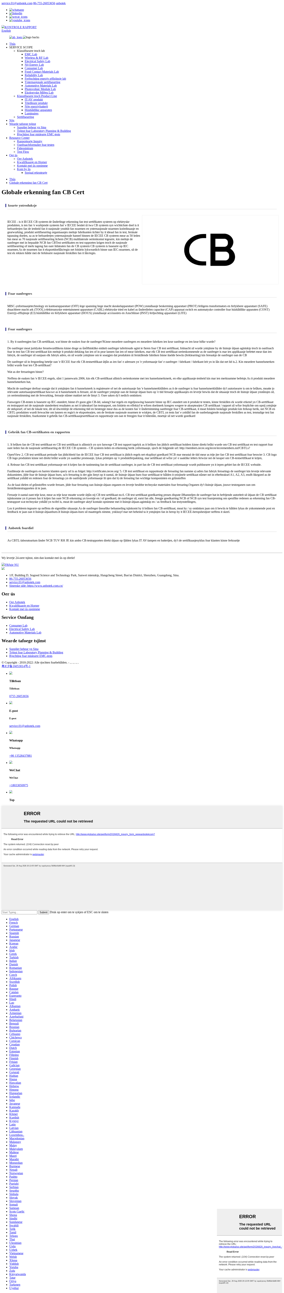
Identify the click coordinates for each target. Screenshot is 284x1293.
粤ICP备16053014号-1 (16, 666)
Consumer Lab (34, 68)
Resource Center (19, 137)
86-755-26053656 (44, 3)
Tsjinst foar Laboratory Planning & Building (44, 130)
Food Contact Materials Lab (42, 71)
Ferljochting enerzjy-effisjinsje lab (45, 78)
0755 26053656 (19, 696)
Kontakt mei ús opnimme (32, 165)
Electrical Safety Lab (37, 61)
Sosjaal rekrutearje (36, 172)
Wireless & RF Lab (36, 57)
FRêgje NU (12, 564)
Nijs (11, 120)
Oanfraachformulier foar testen (35, 144)
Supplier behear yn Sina (31, 127)
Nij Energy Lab (34, 64)
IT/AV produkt (34, 99)
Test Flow (23, 151)
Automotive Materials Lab (41, 85)
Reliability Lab (34, 75)
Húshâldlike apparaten (38, 110)
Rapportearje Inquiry (29, 141)
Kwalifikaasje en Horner (32, 162)
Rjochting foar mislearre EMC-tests (38, 134)
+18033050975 (18, 785)
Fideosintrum (25, 148)
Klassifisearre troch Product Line (37, 96)
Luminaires (31, 113)
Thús (12, 43)
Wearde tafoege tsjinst (22, 124)
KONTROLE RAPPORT (21, 27)
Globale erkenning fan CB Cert (28, 182)
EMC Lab (31, 54)
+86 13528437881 (20, 755)
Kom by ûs (24, 169)
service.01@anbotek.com (17, 3)
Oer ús (13, 155)
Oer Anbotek (25, 158)
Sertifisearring (25, 117)
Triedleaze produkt (36, 103)
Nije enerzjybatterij (36, 106)
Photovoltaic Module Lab (40, 89)
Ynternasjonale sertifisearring (42, 82)
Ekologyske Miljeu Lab (39, 92)
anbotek (61, 3)
